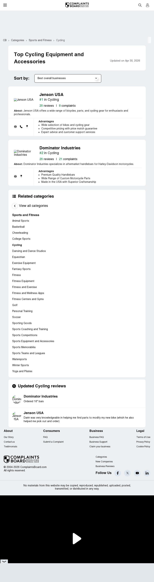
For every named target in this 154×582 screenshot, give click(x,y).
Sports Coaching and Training (30, 329)
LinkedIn (147, 473)
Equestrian (18, 257)
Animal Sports (20, 221)
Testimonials (10, 447)
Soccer (16, 317)
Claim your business (99, 447)
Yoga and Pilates (22, 371)
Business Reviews (105, 466)
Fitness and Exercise (24, 287)
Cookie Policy (143, 447)
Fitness (16, 275)
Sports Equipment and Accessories (33, 341)
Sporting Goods (22, 323)
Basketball (18, 227)
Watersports (19, 359)
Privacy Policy (143, 442)
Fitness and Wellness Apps (28, 293)
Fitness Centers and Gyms (28, 299)
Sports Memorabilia (23, 347)
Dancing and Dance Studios (29, 251)
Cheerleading (20, 233)
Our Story (9, 437)
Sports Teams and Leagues (28, 353)
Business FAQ (96, 437)
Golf (14, 305)
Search (140, 5)
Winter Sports (20, 365)
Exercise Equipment (24, 263)
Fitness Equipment (23, 281)
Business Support (98, 442)
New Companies (104, 462)
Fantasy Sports (21, 269)
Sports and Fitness (25, 215)
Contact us (9, 442)
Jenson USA (34, 413)
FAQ (45, 437)
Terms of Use (143, 437)
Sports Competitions (24, 335)
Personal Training (22, 311)
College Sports (21, 239)
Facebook (117, 473)
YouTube (137, 473)
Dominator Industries (41, 396)
